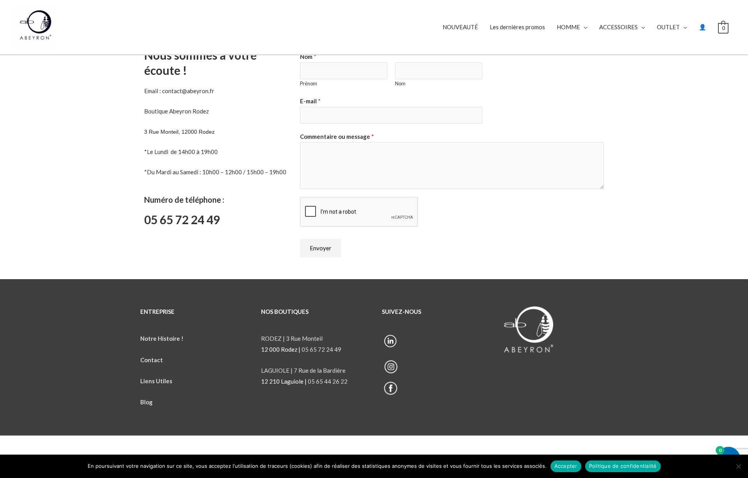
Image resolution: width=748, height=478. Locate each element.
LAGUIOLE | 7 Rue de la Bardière (303, 370)
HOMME (568, 26)
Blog (147, 401)
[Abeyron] (35, 26)
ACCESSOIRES (618, 26)
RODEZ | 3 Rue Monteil (292, 338)
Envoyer (321, 247)
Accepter (565, 466)
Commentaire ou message (337, 136)
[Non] (738, 466)
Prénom (308, 83)
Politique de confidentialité (623, 466)
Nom (308, 56)
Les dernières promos (517, 26)
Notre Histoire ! (161, 338)
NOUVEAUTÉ (460, 26)
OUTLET (668, 26)
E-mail (310, 100)
